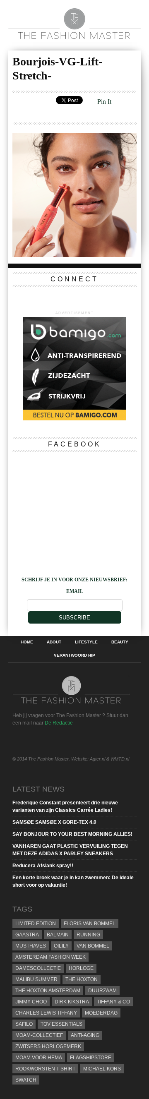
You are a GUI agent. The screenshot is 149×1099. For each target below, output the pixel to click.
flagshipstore (90, 1058)
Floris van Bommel (89, 923)
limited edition (35, 923)
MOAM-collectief (39, 1035)
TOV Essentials (61, 1024)
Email (74, 591)
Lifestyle (86, 642)
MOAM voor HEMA (38, 1058)
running (88, 935)
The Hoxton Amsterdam (47, 990)
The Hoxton (81, 979)
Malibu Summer (36, 979)
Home (27, 642)
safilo (24, 1024)
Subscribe (74, 617)
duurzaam (102, 990)
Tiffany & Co (113, 1002)
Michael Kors (102, 1069)
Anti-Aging (85, 1035)
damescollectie (38, 968)
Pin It (104, 101)
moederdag (101, 1013)
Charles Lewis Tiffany (46, 1013)
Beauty (119, 642)
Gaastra (27, 935)
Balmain (58, 935)
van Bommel (93, 946)
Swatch (25, 1080)
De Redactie (59, 723)
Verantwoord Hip (74, 655)
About (54, 642)
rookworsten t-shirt (45, 1069)
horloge (81, 968)
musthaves (30, 946)
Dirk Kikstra (72, 1002)
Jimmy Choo (31, 1002)
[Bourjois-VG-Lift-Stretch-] (74, 254)
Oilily (61, 946)
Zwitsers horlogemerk (48, 1046)
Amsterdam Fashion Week (50, 957)
